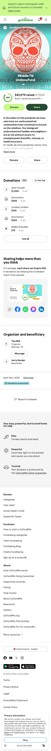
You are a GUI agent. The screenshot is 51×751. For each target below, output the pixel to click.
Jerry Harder (18, 360)
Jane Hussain (18, 187)
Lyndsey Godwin (19, 207)
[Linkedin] (41, 309)
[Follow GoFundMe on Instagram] (22, 658)
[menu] (46, 20)
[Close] (46, 8)
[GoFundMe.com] (25, 19)
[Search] (5, 20)
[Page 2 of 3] (26, 84)
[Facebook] (17, 309)
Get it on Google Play (11, 666)
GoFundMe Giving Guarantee (31, 473)
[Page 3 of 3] (28, 84)
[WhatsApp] (25, 309)
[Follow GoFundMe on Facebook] (5, 658)
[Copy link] (9, 309)
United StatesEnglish (27, 649)
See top (41, 180)
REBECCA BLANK (19, 227)
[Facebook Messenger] (33, 309)
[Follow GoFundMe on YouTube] (11, 658)
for (22, 27)
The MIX (15, 341)
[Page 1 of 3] (23, 84)
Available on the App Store (28, 666)
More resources (11, 634)
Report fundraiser (27, 399)
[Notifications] (39, 20)
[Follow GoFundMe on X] (16, 658)
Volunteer (28, 377)
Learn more (14, 10)
